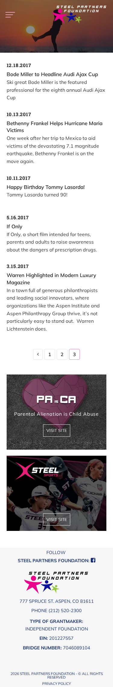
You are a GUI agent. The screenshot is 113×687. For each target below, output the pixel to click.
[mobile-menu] (9, 15)
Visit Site (56, 430)
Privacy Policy (56, 683)
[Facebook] (93, 560)
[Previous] (38, 354)
